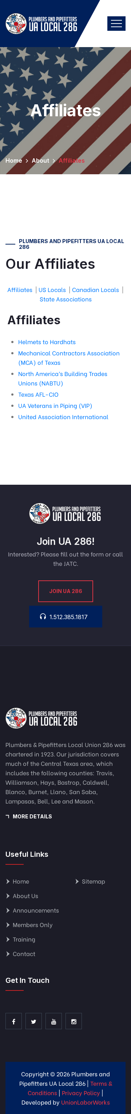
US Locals (52, 289)
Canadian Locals (95, 289)
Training (24, 939)
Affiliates (19, 289)
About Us (25, 895)
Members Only (33, 924)
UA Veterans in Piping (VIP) (55, 405)
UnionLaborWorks (85, 1102)
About (40, 160)
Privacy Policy (81, 1092)
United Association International (63, 416)
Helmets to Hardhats (47, 341)
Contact (24, 953)
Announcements (36, 910)
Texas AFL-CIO (38, 394)
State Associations (66, 299)
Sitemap (93, 881)
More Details (32, 816)
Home (13, 160)
